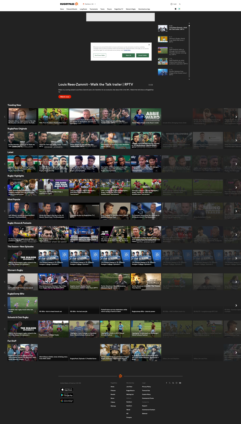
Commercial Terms (148, 398)
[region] (121, 51)
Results (113, 394)
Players (109, 9)
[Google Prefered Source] (79, 401)
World (128, 410)
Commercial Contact (148, 410)
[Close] (149, 45)
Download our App (144, 9)
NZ (127, 413)
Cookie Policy (146, 394)
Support (144, 406)
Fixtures (113, 390)
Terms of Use (146, 390)
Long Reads (83, 9)
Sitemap (113, 406)
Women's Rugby (131, 9)
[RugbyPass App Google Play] (79, 395)
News (62, 9)
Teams (102, 9)
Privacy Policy (146, 387)
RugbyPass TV (118, 9)
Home (112, 387)
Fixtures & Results (72, 9)
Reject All (128, 55)
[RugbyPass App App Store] (79, 390)
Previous (5, 117)
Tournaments (94, 9)
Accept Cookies (142, 55)
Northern (129, 402)
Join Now (129, 387)
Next (236, 117)
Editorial (144, 413)
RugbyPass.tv (130, 390)
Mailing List (129, 394)
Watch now (64, 97)
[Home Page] (69, 4)
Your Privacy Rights (100, 55)
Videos (113, 402)
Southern (129, 406)
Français (129, 417)
